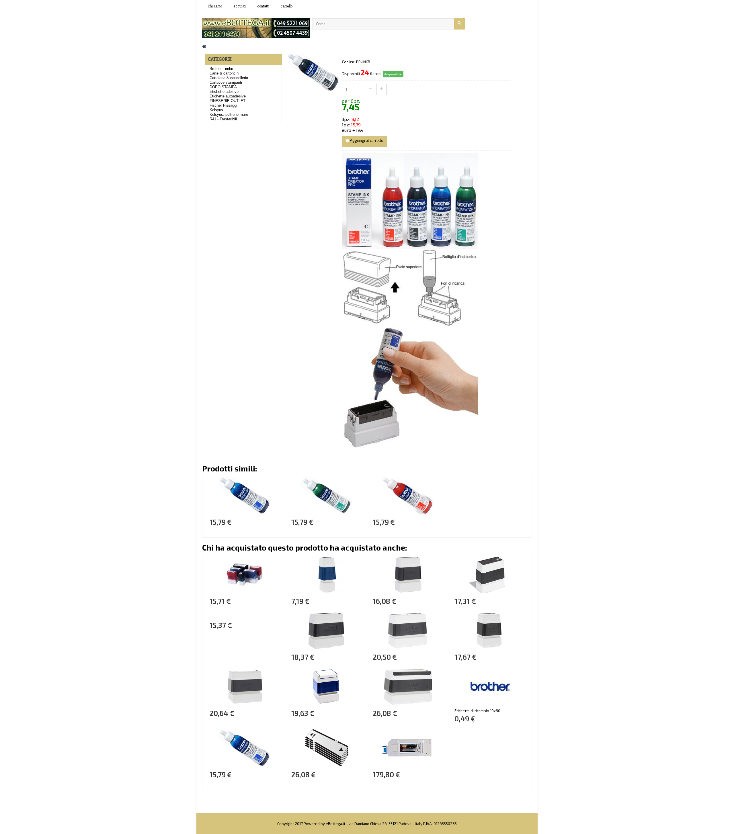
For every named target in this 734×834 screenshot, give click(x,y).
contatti (263, 6)
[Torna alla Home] (204, 46)
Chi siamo (215, 6)
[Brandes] (256, 27)
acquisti (239, 6)
